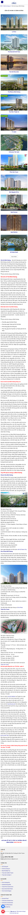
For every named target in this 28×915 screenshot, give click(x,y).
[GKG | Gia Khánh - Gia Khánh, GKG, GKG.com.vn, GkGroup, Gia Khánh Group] (14, 2)
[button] (2, 2)
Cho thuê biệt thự (6, 906)
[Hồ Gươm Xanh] (14, 243)
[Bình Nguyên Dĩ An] (14, 183)
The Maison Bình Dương (14, 92)
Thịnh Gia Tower (5, 664)
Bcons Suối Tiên (5, 735)
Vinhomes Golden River (7, 900)
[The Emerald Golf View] (14, 42)
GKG (1, 6)
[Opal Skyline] (14, 223)
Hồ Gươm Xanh (14, 252)
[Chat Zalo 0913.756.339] (3, 906)
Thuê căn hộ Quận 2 (6, 875)
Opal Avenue (14, 212)
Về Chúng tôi (5, 866)
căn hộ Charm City (22, 549)
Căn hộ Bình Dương (6, 260)
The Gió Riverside (14, 71)
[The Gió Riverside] (14, 62)
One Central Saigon (6, 890)
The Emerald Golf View (14, 51)
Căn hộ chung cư (7, 6)
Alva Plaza (20, 607)
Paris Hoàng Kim (6, 882)
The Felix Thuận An (14, 112)
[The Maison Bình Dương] (14, 82)
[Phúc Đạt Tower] (14, 163)
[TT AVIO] (14, 122)
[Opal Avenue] (14, 203)
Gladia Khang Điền (6, 884)
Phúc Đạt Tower (14, 172)
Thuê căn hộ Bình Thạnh (7, 872)
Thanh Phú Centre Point (7, 886)
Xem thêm (14, 256)
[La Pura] (14, 22)
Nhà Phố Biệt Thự (6, 870)
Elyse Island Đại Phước (7, 888)
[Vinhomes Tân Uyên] (14, 143)
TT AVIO (14, 132)
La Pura (14, 31)
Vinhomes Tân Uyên (14, 152)
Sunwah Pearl (5, 898)
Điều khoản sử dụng (21, 911)
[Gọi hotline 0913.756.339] (3, 911)
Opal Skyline (14, 232)
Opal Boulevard (11, 704)
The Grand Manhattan (7, 904)
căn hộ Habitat (11, 696)
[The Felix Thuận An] (14, 102)
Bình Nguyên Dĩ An (14, 192)
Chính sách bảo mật (14, 913)
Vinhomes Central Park (7, 902)
